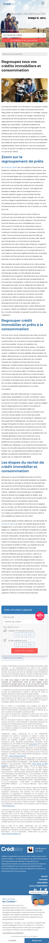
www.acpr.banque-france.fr (17, 756)
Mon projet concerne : (13, 30)
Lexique (44, 876)
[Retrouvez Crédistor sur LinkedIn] (35, 890)
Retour (12, 658)
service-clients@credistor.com (11, 834)
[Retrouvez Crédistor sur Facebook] (40, 890)
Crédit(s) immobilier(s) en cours (21, 631)
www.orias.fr (33, 744)
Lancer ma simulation (24, 651)
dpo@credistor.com (8, 806)
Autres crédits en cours (17, 641)
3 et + (30, 635)
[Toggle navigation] (43, 3)
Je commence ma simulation (23, 40)
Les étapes (43, 880)
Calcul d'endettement (38, 886)
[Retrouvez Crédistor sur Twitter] (46, 890)
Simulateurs (42, 883)
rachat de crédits (10, 167)
